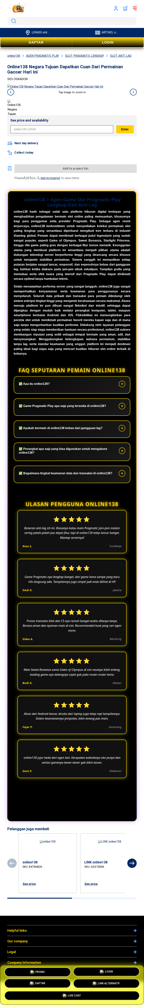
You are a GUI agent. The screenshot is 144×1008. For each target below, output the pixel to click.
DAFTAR (36, 42)
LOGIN (108, 42)
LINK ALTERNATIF (109, 984)
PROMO (40, 972)
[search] (72, 21)
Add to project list (75, 168)
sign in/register (50, 178)
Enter (125, 129)
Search (13, 21)
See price (29, 884)
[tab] (39, 898)
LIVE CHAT (74, 995)
